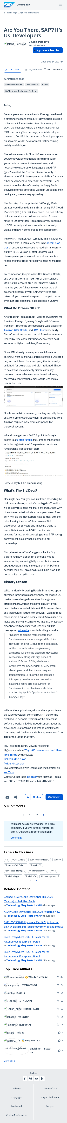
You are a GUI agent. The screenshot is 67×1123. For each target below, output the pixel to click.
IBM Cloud (40, 330)
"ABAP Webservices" (39, 860)
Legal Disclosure (50, 1097)
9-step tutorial (24, 439)
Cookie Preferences (16, 1115)
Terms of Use (50, 1088)
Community (23, 4)
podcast (32, 776)
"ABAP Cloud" (18, 860)
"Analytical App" (12, 876)
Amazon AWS (11, 330)
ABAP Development (13, 84)
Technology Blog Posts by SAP (24, 905)
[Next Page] (43, 815)
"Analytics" (30, 876)
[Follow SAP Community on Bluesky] (30, 1078)
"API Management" (49, 876)
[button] (6, 70)
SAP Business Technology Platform (20, 91)
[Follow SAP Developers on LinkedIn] (42, 1078)
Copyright (17, 1097)
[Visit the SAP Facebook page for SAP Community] (24, 1078)
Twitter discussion (14, 763)
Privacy (16, 1088)
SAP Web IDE (32, 84)
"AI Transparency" (37, 871)
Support (50, 1106)
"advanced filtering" (14, 871)
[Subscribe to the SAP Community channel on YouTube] (36, 1078)
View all (8, 1061)
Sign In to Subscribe (47, 50)
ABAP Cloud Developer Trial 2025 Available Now (32, 911)
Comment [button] (54, 797)
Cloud (45, 84)
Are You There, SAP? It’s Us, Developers (33, 33)
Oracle (23, 330)
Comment (16, 837)
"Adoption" (35, 865)
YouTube (9, 772)
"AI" (52, 871)
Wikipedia (23, 630)
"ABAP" (57, 860)
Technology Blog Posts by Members (23, 13)
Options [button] (34, 56)
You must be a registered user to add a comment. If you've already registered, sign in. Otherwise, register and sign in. (33, 828)
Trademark (16, 1106)
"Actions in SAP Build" (14, 865)
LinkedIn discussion (15, 759)
